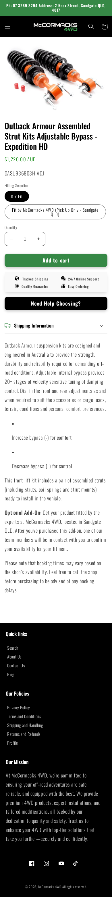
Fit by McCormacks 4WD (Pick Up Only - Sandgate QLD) (55, 212)
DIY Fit (17, 196)
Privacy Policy (18, 707)
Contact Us (16, 665)
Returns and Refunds (23, 734)
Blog (10, 674)
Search (12, 648)
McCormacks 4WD (49, 886)
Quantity (11, 227)
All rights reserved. (74, 886)
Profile (12, 743)
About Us (14, 656)
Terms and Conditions (24, 716)
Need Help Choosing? (56, 303)
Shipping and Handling (25, 725)
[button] (7, 26)
